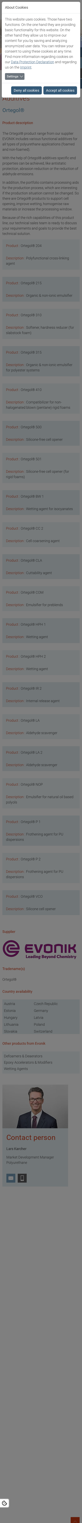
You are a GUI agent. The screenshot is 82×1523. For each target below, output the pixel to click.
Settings (12, 76)
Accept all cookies (60, 90)
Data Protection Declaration (32, 62)
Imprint (25, 67)
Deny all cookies (26, 90)
